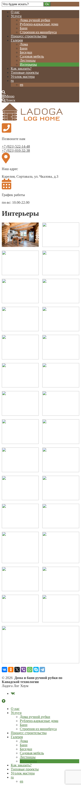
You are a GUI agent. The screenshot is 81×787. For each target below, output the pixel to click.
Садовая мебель (32, 56)
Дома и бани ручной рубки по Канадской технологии (35, 112)
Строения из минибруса (38, 32)
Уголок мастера (23, 76)
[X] (17, 669)
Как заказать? (21, 68)
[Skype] (36, 669)
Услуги (16, 16)
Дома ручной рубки (35, 20)
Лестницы (28, 60)
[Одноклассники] (11, 669)
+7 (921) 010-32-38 (16, 150)
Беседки (26, 52)
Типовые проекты (25, 72)
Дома (24, 44)
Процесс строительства (29, 36)
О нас (15, 12)
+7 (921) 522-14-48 (16, 146)
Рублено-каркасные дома (39, 24)
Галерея (17, 40)
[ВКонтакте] (4, 669)
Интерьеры (28, 64)
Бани (23, 28)
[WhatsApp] (29, 669)
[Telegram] (42, 669)
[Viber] (23, 669)
